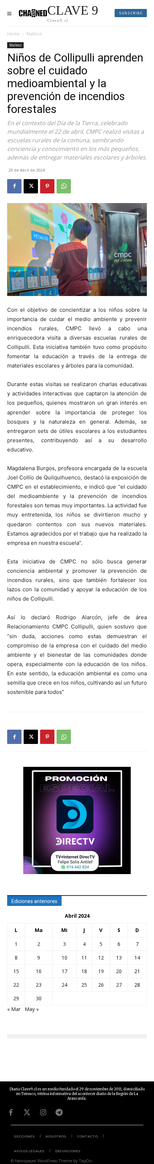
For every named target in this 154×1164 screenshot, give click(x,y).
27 (119, 984)
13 (119, 957)
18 (84, 971)
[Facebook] (14, 186)
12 (101, 957)
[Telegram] (59, 1112)
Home (13, 34)
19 (101, 971)
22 (16, 984)
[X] (31, 186)
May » (32, 1009)
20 (119, 971)
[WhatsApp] (64, 186)
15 (16, 971)
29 (16, 998)
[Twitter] (26, 1112)
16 (39, 971)
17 (64, 971)
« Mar (13, 1009)
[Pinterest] (47, 186)
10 (64, 957)
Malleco (34, 34)
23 (39, 984)
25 (84, 984)
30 (39, 998)
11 (84, 957)
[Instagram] (43, 1112)
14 (137, 957)
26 (101, 984)
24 (64, 984)
